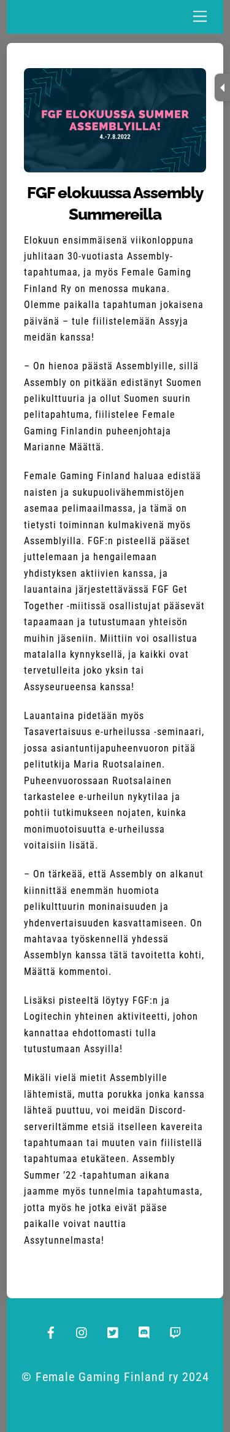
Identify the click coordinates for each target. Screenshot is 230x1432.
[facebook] (51, 1330)
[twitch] (176, 1330)
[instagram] (82, 1330)
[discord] (144, 1330)
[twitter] (113, 1330)
